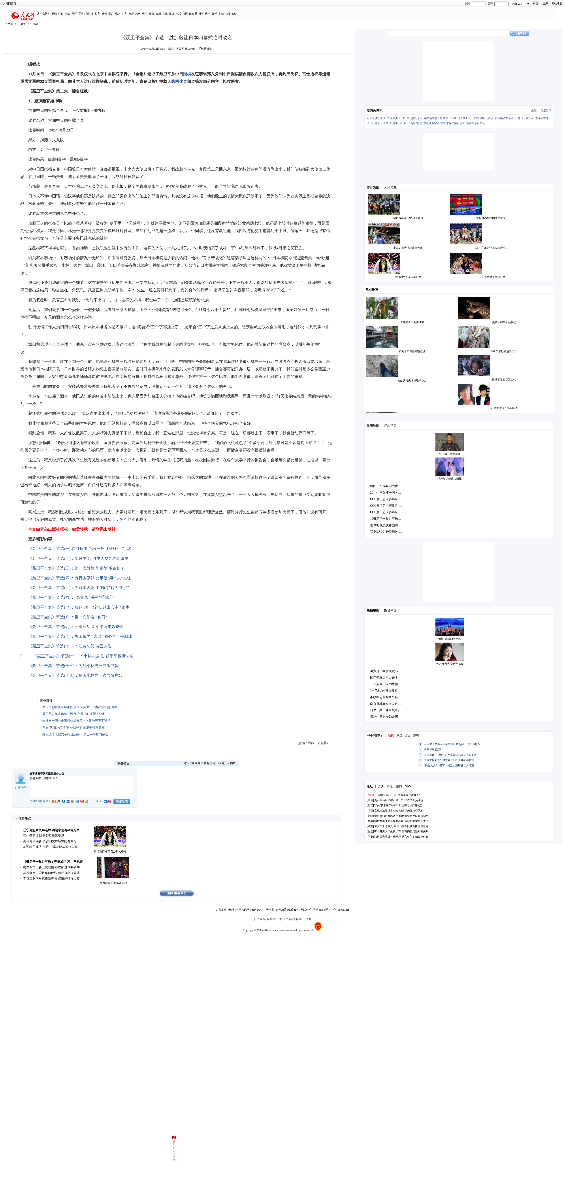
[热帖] (370, 816)
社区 (185, 13)
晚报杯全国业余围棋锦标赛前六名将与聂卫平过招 (76, 720)
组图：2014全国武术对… (387, 486)
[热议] (370, 805)
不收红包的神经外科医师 (387, 697)
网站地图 (557, 3)
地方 (124, 13)
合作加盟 (281, 909)
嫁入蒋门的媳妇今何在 (415, 836)
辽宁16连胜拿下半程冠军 (490, 277)
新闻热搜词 (374, 110)
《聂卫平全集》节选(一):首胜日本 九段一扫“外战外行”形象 (80, 548)
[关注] (370, 800)
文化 (165, 13)
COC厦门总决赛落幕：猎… (388, 512)
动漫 (228, 13)
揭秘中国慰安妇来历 (384, 716)
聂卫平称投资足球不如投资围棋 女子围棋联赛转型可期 (79, 707)
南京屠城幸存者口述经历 (387, 703)
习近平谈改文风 (376, 118)
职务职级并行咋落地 (411, 810)
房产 (144, 13)
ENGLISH (343, 909)
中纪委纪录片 (415, 118)
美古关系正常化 (475, 123)
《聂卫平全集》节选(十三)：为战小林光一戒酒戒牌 (73, 666)
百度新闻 (546, 110)
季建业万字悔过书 (434, 123)
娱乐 (158, 13)
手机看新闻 (205, 48)
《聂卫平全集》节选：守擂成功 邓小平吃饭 (53, 861)
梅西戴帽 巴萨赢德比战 (113, 883)
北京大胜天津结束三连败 (408, 247)
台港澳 (89, 13)
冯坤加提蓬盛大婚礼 (449, 478)
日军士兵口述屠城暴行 (385, 710)
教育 (97, 13)
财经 (131, 13)
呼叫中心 (330, 909)
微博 (212, 763)
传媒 (171, 13)
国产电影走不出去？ (384, 677)
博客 (201, 13)
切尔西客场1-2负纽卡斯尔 (408, 218)
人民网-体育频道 (186, 48)
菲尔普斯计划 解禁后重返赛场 (43, 835)
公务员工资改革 (524, 118)
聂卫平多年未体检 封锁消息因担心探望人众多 (73, 714)
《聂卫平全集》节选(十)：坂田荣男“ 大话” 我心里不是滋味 (80, 636)
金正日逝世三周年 (377, 123)
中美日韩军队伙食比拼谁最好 (411, 826)
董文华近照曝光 (383, 826)
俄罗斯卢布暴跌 (504, 118)
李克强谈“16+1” (396, 118)
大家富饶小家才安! (409, 795)
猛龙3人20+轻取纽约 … (386, 531)
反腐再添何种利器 (412, 805)
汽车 (138, 13)
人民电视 (390, 187)
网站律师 (318, 909)
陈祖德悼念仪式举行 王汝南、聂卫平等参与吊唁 (75, 734)
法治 (67, 13)
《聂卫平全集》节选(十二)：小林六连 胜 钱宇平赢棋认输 (83, 656)
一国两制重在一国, (386, 795)
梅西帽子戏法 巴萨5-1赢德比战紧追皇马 (50, 847)
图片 (111, 13)
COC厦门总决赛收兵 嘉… (387, 505)
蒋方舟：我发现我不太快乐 (388, 671)
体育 (151, 13)
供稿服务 (293, 909)
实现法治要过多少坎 (386, 810)
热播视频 (373, 610)
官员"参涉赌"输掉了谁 (387, 805)
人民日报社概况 (225, 909)
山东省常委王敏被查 (436, 118)
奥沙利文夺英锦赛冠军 (408, 277)
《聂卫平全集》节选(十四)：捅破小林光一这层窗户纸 (75, 675)
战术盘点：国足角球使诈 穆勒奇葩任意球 (51, 873)
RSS (234, 13)
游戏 (214, 13)
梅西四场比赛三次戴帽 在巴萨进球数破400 (52, 867)
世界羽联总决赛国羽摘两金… (390, 525)
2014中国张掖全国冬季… (387, 492)
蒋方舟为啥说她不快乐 (449, 663)
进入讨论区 (190, 763)
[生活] (370, 831)
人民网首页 (9, 3)
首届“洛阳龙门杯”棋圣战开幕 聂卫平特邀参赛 (73, 727)
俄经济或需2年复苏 (449, 638)
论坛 (200, 763)
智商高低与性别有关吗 (415, 831)
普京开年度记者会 (482, 118)
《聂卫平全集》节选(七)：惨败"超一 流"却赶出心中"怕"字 (79, 607)
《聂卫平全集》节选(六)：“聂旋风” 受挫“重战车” (71, 597)
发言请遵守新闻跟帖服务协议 (47, 773)
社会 (104, 13)
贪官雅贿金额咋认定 (386, 816)
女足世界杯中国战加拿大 (490, 218)
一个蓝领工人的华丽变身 (387, 684)
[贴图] (370, 826)
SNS (218, 763)
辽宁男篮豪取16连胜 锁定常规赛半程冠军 (51, 830)
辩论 (390, 786)
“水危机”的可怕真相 (383, 690)
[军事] (370, 821)
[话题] (370, 810)
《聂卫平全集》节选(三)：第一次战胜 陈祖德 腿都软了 (76, 568)
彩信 (221, 13)
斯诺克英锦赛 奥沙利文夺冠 (110, 851)
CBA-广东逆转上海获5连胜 (491, 247)
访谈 (207, 13)
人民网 (9, 24)
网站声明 (306, 909)
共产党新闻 (43, 13)
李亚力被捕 (541, 118)
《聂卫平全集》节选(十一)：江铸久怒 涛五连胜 (69, 646)
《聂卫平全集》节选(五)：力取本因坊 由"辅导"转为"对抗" (79, 587)
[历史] (370, 836)
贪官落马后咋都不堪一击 (388, 800)
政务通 (193, 13)
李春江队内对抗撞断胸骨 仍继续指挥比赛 (51, 878)
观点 (117, 13)
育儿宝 (226, 763)
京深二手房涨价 (455, 123)
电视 (178, 13)
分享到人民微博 (174, 1151)
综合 (36, 24)
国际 (74, 13)
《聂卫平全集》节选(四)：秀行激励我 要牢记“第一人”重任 (79, 578)
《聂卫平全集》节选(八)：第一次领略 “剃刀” (67, 617)
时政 (60, 13)
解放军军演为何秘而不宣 (388, 821)
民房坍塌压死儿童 (460, 118)
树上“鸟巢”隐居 (413, 123)
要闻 (54, 13)
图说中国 (390, 610)
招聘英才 (256, 909)
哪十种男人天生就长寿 (387, 831)
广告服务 (269, 909)
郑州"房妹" (396, 123)
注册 (545, 3)
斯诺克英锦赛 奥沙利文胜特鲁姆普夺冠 (50, 841)
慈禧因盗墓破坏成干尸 (387, 836)
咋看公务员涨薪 (414, 800)
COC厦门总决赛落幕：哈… (388, 499)
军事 (81, 13)
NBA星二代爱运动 (449, 454)
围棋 (187, 74)
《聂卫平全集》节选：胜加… (390, 518)
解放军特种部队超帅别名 (413, 816)
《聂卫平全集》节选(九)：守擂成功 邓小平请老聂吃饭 (75, 626)
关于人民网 (242, 909)
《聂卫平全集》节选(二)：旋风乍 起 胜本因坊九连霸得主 (78, 558)
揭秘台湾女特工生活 (416, 821)
